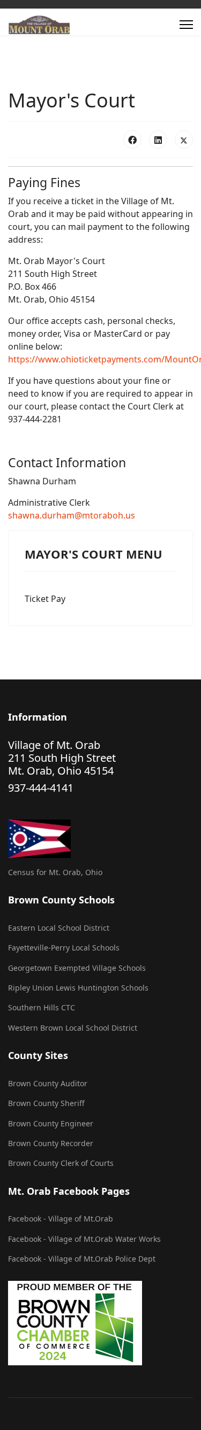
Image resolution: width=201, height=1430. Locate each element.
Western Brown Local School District (72, 1028)
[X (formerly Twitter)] (184, 139)
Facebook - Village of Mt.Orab (60, 1218)
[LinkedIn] (158, 139)
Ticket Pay (45, 599)
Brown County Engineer (50, 1123)
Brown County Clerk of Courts (61, 1163)
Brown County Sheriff (46, 1103)
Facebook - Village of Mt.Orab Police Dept (81, 1259)
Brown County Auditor (47, 1083)
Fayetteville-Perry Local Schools (64, 947)
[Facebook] (132, 139)
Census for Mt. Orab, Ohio (55, 872)
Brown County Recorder (50, 1143)
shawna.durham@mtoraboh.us (71, 515)
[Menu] (186, 25)
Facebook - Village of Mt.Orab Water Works (84, 1239)
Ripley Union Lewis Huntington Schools (78, 988)
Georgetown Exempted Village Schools (77, 968)
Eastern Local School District (58, 928)
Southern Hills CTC (41, 1007)
